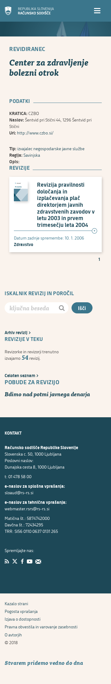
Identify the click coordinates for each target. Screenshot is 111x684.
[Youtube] (29, 561)
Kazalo (16, 603)
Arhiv (16, 332)
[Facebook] (22, 561)
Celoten (20, 375)
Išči (82, 308)
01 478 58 (19, 476)
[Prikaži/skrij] (94, 231)
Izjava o (22, 619)
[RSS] (7, 561)
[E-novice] (38, 561)
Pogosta (21, 611)
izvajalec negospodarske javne (50, 148)
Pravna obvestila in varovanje (41, 627)
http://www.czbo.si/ (35, 133)
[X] (15, 561)
